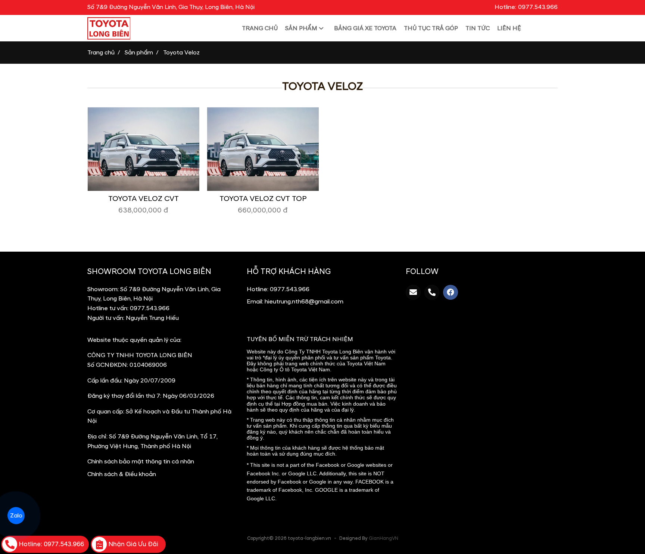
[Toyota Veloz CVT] (143, 149)
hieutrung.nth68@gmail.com (304, 301)
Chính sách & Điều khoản (121, 474)
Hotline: (526, 7)
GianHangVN (383, 538)
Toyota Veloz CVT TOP (262, 198)
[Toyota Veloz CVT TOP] (263, 149)
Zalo (16, 515)
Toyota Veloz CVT (143, 198)
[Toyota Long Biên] (146, 28)
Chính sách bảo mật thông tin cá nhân (140, 461)
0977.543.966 (149, 308)
